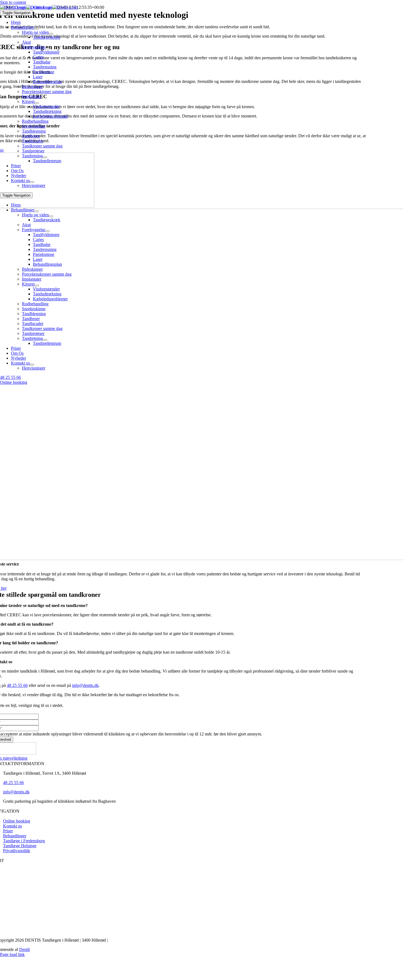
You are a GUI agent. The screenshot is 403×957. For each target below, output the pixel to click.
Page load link (12, 954)
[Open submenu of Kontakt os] (32, 182)
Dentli (24, 949)
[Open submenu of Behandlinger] (36, 29)
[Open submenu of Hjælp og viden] (51, 34)
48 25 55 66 (17, 685)
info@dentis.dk (85, 685)
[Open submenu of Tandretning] (45, 157)
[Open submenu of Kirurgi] (37, 103)
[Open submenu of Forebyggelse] (47, 48)
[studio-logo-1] (39, 7)
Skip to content (13, 2)
